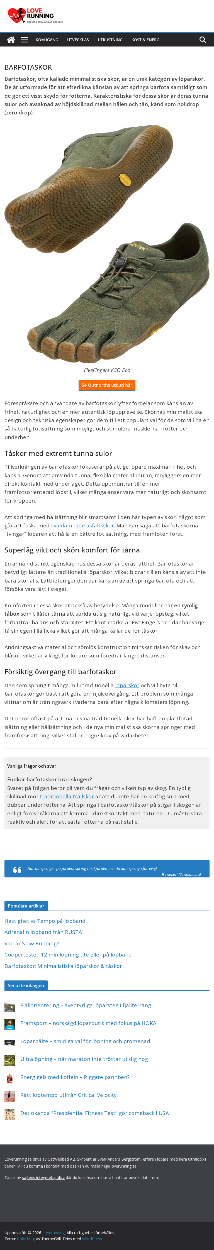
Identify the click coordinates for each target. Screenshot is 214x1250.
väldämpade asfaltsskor (84, 525)
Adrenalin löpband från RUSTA (43, 932)
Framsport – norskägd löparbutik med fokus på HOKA (88, 1023)
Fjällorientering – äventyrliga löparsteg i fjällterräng (85, 1005)
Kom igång (47, 39)
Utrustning (110, 39)
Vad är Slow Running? (31, 943)
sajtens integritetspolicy (43, 1177)
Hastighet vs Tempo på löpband (45, 920)
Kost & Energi (146, 39)
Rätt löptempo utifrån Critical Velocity (68, 1095)
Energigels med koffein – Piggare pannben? (75, 1077)
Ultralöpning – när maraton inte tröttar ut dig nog (84, 1059)
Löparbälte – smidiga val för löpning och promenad (85, 1041)
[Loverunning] (11, 40)
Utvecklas (78, 39)
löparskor (127, 685)
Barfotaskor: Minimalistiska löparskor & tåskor (63, 966)
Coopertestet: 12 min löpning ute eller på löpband (68, 954)
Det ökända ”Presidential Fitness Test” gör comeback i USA (94, 1113)
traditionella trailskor (67, 796)
